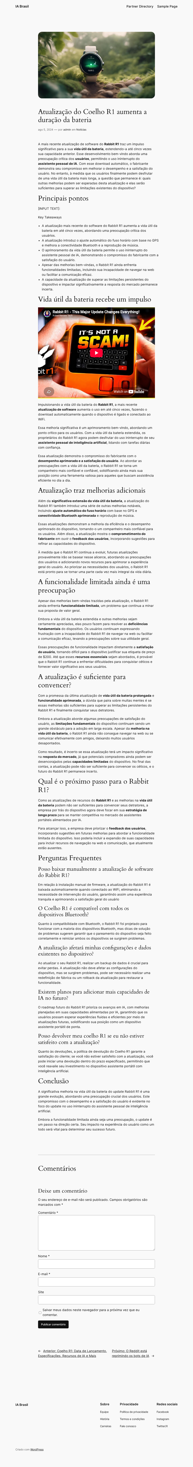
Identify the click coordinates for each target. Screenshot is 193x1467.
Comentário (48, 1213)
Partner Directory (139, 6)
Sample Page (167, 6)
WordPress (37, 1449)
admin (67, 129)
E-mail (44, 1274)
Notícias (81, 129)
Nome (44, 1256)
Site (41, 1292)
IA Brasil (22, 6)
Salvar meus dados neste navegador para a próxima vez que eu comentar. (91, 1312)
